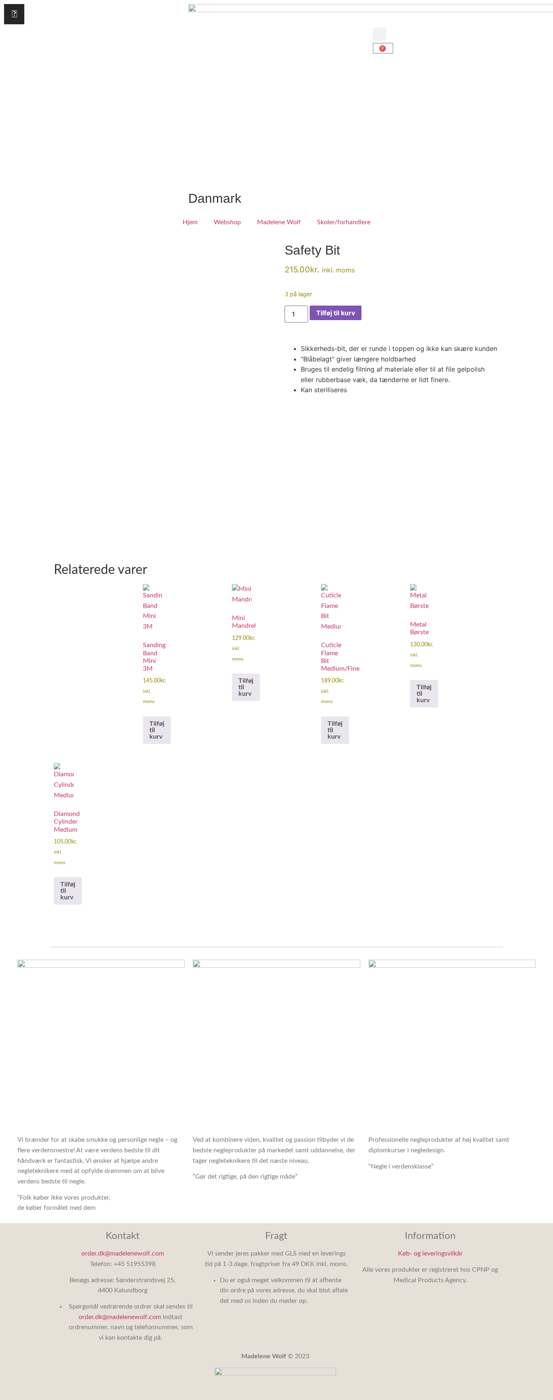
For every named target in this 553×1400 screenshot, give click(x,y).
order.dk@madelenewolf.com (122, 1253)
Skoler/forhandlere (343, 222)
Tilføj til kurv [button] (156, 730)
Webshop (227, 222)
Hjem (190, 222)
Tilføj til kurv (335, 313)
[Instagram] (14, 14)
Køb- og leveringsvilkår (430, 1253)
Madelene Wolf (279, 222)
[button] (379, 34)
